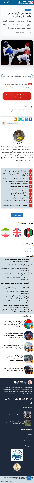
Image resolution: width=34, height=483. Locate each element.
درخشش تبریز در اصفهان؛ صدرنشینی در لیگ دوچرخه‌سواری (17, 292)
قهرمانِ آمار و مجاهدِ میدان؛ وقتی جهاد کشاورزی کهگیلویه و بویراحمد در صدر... (15, 311)
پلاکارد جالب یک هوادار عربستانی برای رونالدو (15, 179)
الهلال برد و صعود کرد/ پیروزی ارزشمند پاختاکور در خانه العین (15, 175)
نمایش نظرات (17, 215)
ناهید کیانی (21, 111)
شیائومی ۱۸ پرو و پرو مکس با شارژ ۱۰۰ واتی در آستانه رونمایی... (16, 274)
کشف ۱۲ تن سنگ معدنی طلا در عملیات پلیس (16, 288)
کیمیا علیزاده (13, 111)
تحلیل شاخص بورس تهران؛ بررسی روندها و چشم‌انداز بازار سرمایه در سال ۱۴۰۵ (17, 260)
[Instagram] (23, 399)
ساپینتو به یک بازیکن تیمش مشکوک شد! (16, 171)
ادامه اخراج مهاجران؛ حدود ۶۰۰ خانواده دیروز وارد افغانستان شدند (12, 346)
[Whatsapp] (30, 399)
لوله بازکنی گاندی (29, 248)
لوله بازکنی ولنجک (29, 251)
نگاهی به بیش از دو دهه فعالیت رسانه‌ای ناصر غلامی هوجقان (16, 279)
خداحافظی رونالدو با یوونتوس (20, 198)
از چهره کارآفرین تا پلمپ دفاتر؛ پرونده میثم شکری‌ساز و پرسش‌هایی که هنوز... (17, 297)
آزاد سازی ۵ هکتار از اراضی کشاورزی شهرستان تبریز (15, 283)
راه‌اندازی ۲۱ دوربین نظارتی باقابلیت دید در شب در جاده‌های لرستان (14, 422)
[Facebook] (13, 399)
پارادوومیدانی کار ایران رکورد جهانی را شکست (15, 205)
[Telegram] (27, 399)
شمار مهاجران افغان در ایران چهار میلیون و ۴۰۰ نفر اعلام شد (13, 369)
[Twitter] (9, 399)
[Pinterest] (16, 399)
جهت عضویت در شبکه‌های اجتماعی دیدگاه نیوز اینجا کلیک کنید (17, 96)
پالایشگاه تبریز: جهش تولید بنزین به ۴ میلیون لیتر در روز (15, 302)
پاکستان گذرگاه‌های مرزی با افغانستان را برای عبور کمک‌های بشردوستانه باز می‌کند (13, 358)
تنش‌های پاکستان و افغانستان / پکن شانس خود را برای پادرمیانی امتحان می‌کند (13, 324)
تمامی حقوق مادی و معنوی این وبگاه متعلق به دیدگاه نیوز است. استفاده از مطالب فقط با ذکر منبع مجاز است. (18, 478)
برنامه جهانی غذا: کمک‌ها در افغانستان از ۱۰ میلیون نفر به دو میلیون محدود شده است (13, 335)
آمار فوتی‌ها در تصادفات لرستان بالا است (14, 414)
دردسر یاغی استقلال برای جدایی (19, 186)
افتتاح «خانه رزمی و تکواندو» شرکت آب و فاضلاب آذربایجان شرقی (15, 269)
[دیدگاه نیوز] (26, 2)
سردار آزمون (29, 111)
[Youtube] (20, 399)
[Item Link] (28, 324)
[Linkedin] (5, 399)
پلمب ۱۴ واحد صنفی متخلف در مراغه (18, 265)
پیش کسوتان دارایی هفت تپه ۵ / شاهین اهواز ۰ (15, 202)
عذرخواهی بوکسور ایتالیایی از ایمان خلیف (16, 190)
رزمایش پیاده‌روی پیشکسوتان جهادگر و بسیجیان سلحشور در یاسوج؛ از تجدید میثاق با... (16, 306)
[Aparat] (30, 403)
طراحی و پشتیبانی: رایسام (6, 481)
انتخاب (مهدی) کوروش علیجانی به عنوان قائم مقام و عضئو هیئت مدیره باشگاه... (15, 194)
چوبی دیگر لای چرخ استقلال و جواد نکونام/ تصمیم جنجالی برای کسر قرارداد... (16, 182)
